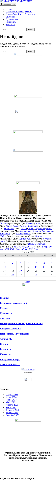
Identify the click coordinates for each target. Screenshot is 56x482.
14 (36, 267)
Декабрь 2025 (12, 415)
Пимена (30, 223)
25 (12, 274)
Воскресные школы (10, 328)
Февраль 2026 (12, 410)
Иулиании (40, 228)
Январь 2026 (12, 412)
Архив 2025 (6, 339)
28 (36, 274)
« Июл (27, 282)
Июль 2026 (11, 397)
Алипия (19, 233)
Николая (39, 236)
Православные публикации (14, 334)
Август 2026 (12, 394)
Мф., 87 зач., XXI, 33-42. (28, 249)
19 (20, 271)
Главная (9, 9)
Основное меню (8, 4)
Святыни (10, 17)
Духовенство (12, 19)
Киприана (5, 233)
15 (44, 267)
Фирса (8, 226)
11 (12, 267)
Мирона (4, 223)
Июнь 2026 (11, 400)
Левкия (16, 226)
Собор (3, 236)
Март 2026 (11, 407)
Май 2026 (10, 402)
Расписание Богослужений (19, 11)
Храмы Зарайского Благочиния (21, 14)
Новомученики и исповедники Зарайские (21, 323)
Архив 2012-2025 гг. (10, 364)
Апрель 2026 (12, 405)
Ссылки (4, 344)
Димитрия (25, 239)
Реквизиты (11, 22)
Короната (33, 226)
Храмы (4, 308)
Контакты (10, 24)
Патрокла (9, 228)
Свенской (47, 239)
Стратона (25, 231)
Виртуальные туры (10, 359)
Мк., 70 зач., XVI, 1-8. (24, 246)
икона (37, 223)
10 (4, 267)
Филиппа (36, 231)
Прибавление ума (36, 244)
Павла (24, 228)
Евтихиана (47, 231)
